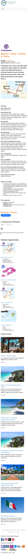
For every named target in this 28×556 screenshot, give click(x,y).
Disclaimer (7, 530)
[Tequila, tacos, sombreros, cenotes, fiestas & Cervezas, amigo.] (8, 271)
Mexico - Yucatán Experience (9, 280)
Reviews (2, 224)
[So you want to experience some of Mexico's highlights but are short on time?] (12, 345)
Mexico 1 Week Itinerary (8, 356)
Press (14, 532)
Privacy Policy (13, 530)
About (3, 530)
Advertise (10, 532)
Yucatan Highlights (6, 325)
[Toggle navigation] (2, 9)
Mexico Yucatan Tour (7, 302)
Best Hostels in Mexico (8, 516)
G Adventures (9, 60)
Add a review (9, 224)
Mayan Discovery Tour (7, 257)
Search (18, 530)
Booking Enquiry (6, 215)
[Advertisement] (14, 25)
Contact (17, 532)
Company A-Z (23, 530)
